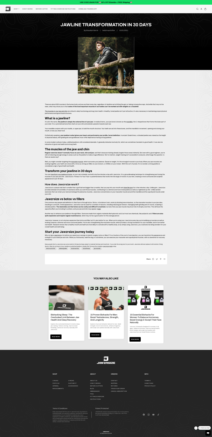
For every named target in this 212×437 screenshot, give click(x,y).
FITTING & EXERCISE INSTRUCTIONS (63, 9)
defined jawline (63, 248)
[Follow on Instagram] (149, 414)
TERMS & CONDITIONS (149, 382)
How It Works (27, 9)
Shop (16, 9)
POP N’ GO (56, 383)
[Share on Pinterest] (160, 259)
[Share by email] (164, 259)
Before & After (42, 9)
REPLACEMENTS (58, 388)
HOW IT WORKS (95, 383)
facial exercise (75, 248)
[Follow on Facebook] (144, 414)
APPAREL (56, 386)
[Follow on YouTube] (153, 414)
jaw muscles (97, 248)
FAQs (92, 394)
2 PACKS (55, 380)
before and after (109, 30)
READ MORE (56, 336)
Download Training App (88, 9)
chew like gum (128, 187)
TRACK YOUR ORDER (118, 388)
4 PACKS (71, 380)
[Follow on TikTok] (158, 414)
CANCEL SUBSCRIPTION (119, 391)
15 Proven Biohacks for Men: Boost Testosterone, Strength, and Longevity (104, 317)
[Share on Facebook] (153, 259)
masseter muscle (77, 162)
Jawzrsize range (108, 246)
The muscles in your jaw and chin (56, 111)
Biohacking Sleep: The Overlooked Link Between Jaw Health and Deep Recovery (65, 317)
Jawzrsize (57, 235)
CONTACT (114, 380)
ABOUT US (93, 380)
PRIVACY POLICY (150, 386)
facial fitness (86, 248)
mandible (129, 122)
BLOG (92, 388)
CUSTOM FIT (72, 383)
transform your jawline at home (61, 174)
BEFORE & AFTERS (96, 386)
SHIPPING (114, 383)
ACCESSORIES (73, 386)
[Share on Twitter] (156, 259)
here (68, 421)
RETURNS (114, 386)
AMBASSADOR (95, 391)
